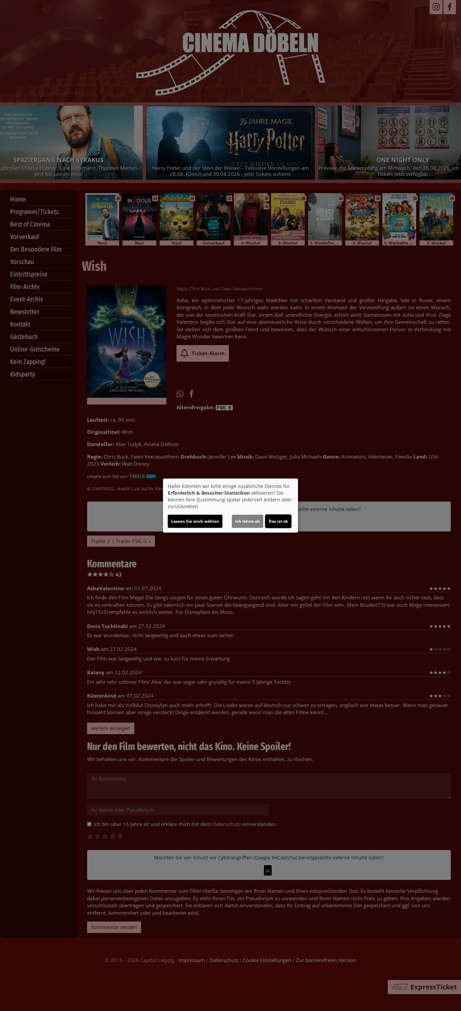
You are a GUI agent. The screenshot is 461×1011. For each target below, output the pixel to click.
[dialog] (230, 505)
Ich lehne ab (247, 521)
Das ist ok (278, 521)
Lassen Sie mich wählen (195, 521)
